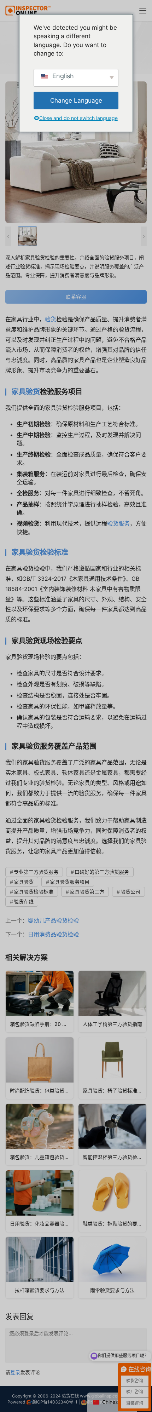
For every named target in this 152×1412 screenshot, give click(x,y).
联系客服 (76, 297)
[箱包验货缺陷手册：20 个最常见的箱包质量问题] (40, 1001)
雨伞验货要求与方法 (112, 1290)
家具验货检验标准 (40, 552)
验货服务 (118, 523)
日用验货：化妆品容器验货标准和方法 (42, 1224)
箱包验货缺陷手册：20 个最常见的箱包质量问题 (42, 1024)
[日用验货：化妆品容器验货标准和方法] (40, 1201)
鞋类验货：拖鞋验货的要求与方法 (114, 1224)
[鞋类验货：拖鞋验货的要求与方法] (112, 1201)
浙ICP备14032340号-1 (54, 1402)
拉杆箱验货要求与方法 (39, 1290)
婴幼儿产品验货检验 (53, 920)
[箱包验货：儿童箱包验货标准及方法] (40, 1134)
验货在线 (24, 902)
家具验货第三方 (87, 892)
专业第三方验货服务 (36, 872)
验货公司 (130, 892)
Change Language (76, 100)
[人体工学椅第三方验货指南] (112, 1001)
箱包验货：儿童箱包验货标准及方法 (42, 1157)
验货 (50, 319)
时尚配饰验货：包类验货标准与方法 (42, 1090)
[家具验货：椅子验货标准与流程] (112, 1068)
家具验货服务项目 (69, 882)
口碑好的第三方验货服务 (102, 872)
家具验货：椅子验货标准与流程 (114, 1090)
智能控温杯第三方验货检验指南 (114, 1157)
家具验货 (26, 392)
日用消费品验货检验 (53, 934)
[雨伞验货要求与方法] (112, 1267)
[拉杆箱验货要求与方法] (40, 1267)
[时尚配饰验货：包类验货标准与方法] (40, 1068)
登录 (15, 1372)
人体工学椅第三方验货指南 (112, 1024)
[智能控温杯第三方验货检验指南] (112, 1134)
